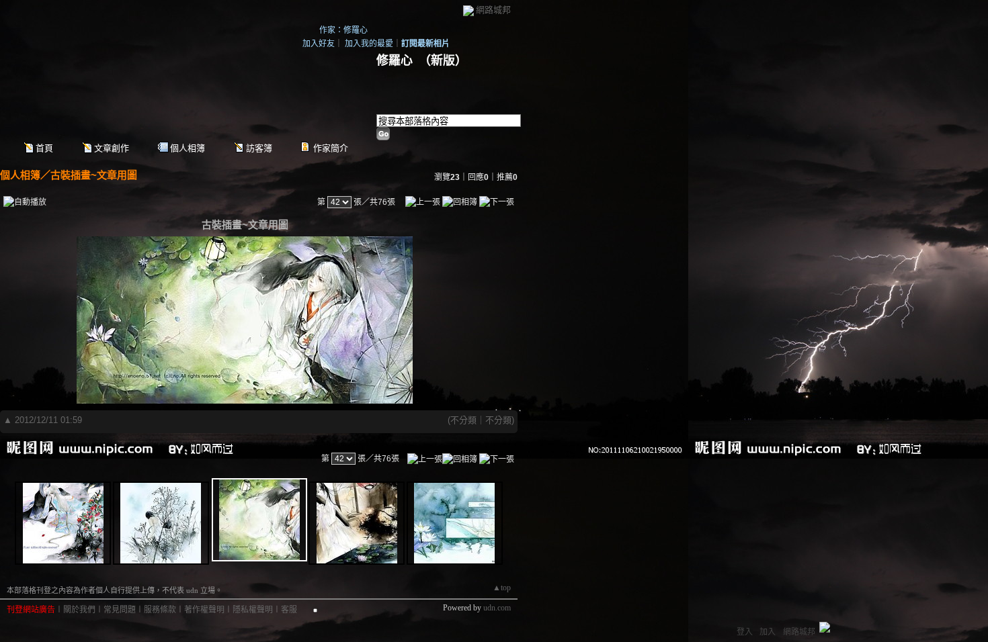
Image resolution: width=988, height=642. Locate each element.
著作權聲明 (204, 609)
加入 (767, 632)
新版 (443, 60)
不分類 (463, 420)
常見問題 (120, 609)
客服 (289, 609)
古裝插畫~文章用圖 (93, 175)
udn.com (497, 607)
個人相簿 (187, 148)
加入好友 (318, 43)
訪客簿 (259, 148)
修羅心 (394, 60)
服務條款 (160, 609)
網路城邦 (493, 10)
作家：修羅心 (343, 30)
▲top (502, 587)
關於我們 (79, 609)
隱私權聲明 (253, 609)
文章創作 (111, 148)
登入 (745, 632)
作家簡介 (330, 148)
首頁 (44, 148)
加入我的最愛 (369, 43)
